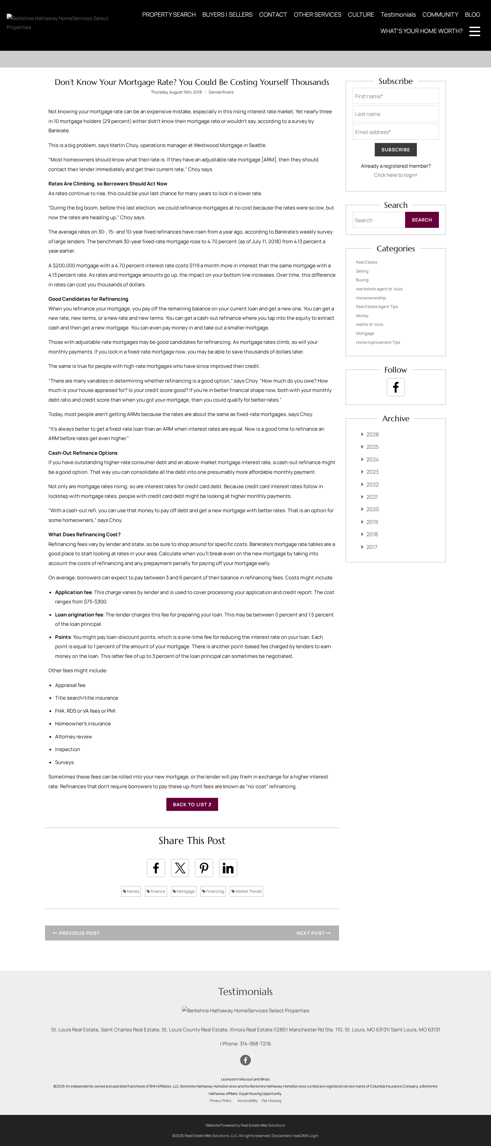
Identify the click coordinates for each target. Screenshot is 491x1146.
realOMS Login (306, 1135)
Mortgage (185, 891)
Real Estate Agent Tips (377, 306)
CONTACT (273, 14)
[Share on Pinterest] (204, 868)
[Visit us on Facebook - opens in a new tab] (396, 387)
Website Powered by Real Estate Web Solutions (245, 1125)
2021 (372, 496)
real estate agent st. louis (379, 289)
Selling (362, 271)
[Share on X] (180, 868)
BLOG (472, 14)
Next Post (311, 933)
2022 (372, 484)
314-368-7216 (255, 1043)
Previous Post (79, 933)
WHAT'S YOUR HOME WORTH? (421, 31)
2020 (372, 509)
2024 (372, 459)
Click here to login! (396, 174)
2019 (372, 522)
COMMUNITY (440, 14)
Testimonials (398, 14)
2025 (372, 446)
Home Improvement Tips (378, 342)
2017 (371, 547)
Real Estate (366, 262)
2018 (372, 534)
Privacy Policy (220, 1100)
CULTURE (361, 14)
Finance (157, 891)
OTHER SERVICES (317, 14)
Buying (362, 280)
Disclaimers (281, 1135)
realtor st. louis (369, 324)
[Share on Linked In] (228, 868)
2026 (372, 434)
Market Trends (248, 891)
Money (132, 891)
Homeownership (371, 298)
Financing (214, 891)
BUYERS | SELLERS (227, 14)
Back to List (190, 804)
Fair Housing (271, 1100)
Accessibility (247, 1100)
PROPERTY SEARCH (169, 14)
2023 (372, 471)
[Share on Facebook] (156, 868)
